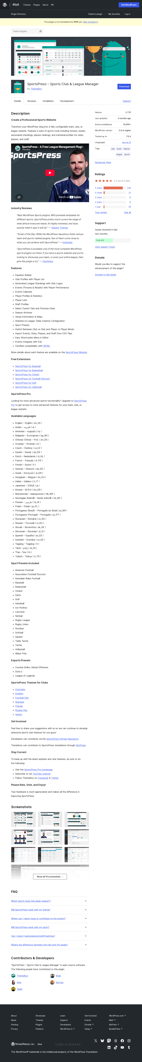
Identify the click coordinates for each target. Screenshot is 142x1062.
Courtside (20, 689)
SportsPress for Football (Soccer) (32, 378)
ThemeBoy (36, 88)
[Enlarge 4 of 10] (32, 833)
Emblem (19, 693)
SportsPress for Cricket (27, 374)
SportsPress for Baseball (28, 366)
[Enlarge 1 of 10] (32, 815)
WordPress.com (117, 1015)
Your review (101, 212)
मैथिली (40, 1044)
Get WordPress (129, 5)
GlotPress (81, 745)
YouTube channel (41, 773)
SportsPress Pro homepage (38, 769)
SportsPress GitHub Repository (62, 738)
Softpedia (67, 242)
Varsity (18, 714)
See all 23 (126, 142)
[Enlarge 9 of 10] (85, 850)
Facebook (43, 778)
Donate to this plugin (105, 274)
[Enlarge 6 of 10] (85, 833)
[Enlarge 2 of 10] (58, 815)
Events (88, 1020)
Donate (89, 1024)
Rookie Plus (21, 710)
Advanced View (103, 162)
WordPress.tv (67, 1029)
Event (119, 149)
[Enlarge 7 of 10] (32, 850)
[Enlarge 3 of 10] (85, 815)
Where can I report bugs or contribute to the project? (38, 918)
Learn (62, 1015)
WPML (46, 346)
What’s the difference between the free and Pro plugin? (39, 945)
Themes (39, 1020)
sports (127, 154)
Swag (88, 1029)
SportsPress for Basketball (29, 370)
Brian (58, 975)
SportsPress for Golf (25, 382)
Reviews (31, 101)
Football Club (22, 697)
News (13, 1020)
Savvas (59, 982)
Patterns (39, 1029)
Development (67, 101)
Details (17, 101)
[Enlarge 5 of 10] (58, 833)
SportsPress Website (76, 352)
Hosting (14, 1024)
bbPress (114, 1024)
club (113, 149)
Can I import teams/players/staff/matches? (33, 936)
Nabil (19, 989)
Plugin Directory (18, 14)
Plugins (39, 1024)
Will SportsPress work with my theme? (30, 909)
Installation (48, 101)
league (119, 154)
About (14, 1015)
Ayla (19, 982)
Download (124, 86)
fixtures (127, 149)
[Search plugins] (40, 31)
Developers (65, 1024)
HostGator (47, 261)
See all (127, 212)
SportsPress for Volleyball (28, 387)
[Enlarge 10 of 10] (85, 868)
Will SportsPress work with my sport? (30, 927)
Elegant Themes (59, 227)
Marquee (19, 702)
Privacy (14, 1029)
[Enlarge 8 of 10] (58, 850)
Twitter (54, 778)
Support (127, 101)
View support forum (105, 246)
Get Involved (91, 1015)
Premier (19, 706)
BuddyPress (116, 1029)
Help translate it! (90, 22)
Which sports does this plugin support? (31, 901)
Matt (112, 1020)
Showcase (40, 1015)
